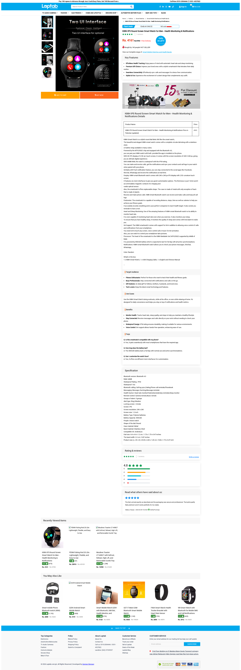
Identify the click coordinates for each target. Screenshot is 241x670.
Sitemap (125, 653)
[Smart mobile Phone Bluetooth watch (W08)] (52, 604)
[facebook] (160, 7)
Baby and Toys (151, 13)
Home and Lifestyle (93, 13)
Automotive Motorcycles (131, 13)
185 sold (163, 26)
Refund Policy (72, 639)
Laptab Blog (126, 650)
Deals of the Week (128, 647)
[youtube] (170, 7)
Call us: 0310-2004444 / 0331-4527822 (105, 646)
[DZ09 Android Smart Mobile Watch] (80, 604)
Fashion (64, 13)
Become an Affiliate (128, 639)
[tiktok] (173, 7)
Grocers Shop (111, 13)
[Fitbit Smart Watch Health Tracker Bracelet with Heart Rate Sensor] (161, 604)
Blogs (163, 13)
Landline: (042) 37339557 (104, 650)
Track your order (127, 642)
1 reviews (139, 34)
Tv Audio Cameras (47, 644)
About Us (98, 639)
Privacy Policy (73, 642)
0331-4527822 (195, 1)
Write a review (194, 457)
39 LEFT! (160, 41)
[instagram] (166, 7)
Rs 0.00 (197, 7)
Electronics (77, 13)
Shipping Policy (73, 644)
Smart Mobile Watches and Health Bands (157, 52)
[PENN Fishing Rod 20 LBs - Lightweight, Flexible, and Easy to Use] (80, 548)
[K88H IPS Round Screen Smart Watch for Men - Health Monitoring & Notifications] (52, 548)
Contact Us (99, 642)
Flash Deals (128, 26)
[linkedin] (163, 7)
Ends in (143, 26)
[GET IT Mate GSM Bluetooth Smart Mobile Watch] (134, 604)
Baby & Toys (45, 656)
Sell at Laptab (127, 644)
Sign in (184, 7)
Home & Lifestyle (46, 650)
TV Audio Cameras (49, 13)
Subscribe (192, 644)
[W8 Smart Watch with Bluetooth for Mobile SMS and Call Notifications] (188, 604)
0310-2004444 (182, 1)
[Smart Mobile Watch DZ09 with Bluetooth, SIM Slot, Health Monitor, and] (107, 604)
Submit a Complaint (75, 647)
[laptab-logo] (50, 6)
